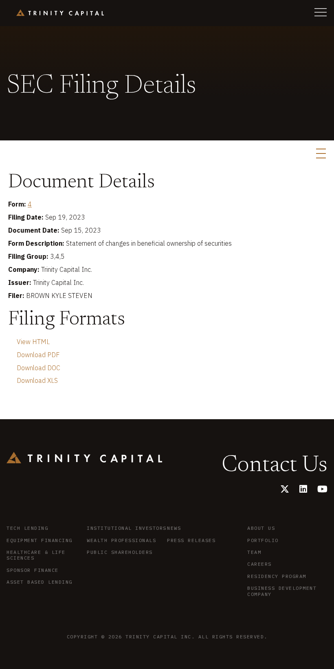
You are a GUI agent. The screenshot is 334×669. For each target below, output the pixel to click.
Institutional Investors (127, 528)
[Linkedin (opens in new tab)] (303, 489)
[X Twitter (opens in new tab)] (284, 489)
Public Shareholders (120, 552)
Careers (259, 564)
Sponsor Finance (33, 570)
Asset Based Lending (40, 582)
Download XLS (37, 380)
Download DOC (38, 368)
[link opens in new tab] (60, 12)
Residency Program (276, 576)
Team (254, 552)
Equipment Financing (40, 540)
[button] (320, 12)
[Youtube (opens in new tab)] (322, 489)
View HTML (33, 342)
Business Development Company (281, 591)
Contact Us (274, 465)
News (174, 528)
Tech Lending (27, 528)
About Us (261, 528)
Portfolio (263, 540)
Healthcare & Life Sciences (36, 555)
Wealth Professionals (121, 540)
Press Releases (191, 540)
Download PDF (38, 355)
